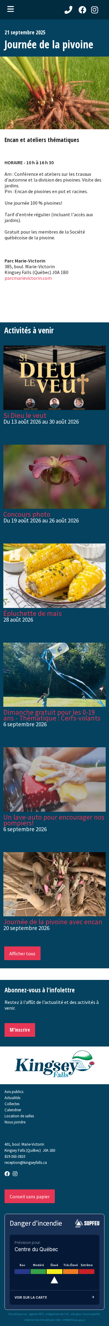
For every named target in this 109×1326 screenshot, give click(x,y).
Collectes (12, 1103)
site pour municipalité (85, 1314)
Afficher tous (22, 953)
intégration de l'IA (57, 1314)
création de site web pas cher (42, 1320)
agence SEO (36, 1314)
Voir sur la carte (31, 1297)
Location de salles (19, 1115)
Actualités (12, 1097)
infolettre (68, 1320)
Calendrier (13, 1109)
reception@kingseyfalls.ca (26, 1162)
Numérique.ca (17, 1314)
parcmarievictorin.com (28, 278)
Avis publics (14, 1091)
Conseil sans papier (30, 1196)
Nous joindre (15, 1121)
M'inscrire (20, 1029)
